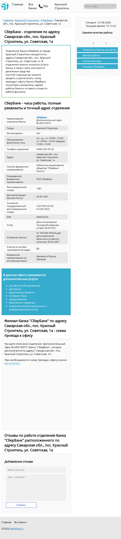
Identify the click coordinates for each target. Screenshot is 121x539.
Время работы (91, 55)
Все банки (32, 6)
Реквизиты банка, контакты (99, 49)
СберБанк (41, 117)
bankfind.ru (16, 528)
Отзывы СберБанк (94, 66)
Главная (17, 4)
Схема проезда (92, 61)
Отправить (21, 505)
